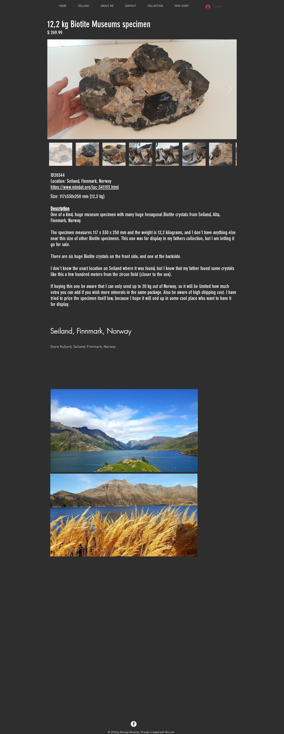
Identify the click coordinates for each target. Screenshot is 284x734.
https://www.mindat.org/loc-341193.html (85, 187)
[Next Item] (230, 89)
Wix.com (169, 732)
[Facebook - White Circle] (134, 724)
